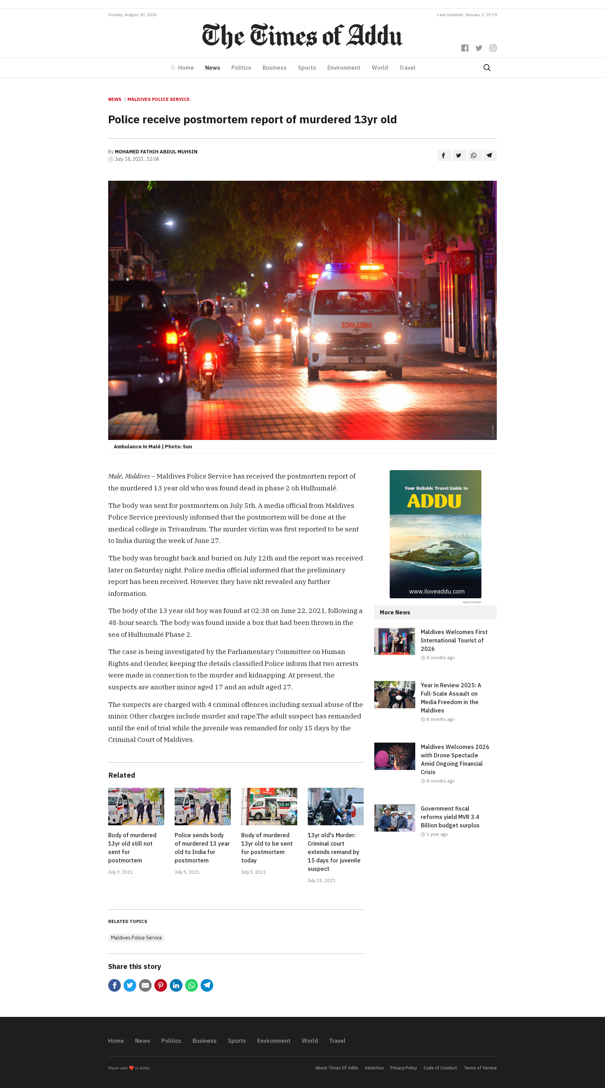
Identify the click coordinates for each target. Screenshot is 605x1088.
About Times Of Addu (336, 1067)
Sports (307, 67)
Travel (407, 67)
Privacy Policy (403, 1067)
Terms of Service (480, 1067)
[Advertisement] (435, 915)
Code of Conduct (440, 1067)
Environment (344, 67)
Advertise (374, 1067)
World (380, 67)
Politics (241, 67)
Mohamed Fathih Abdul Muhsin (156, 152)
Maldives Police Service (158, 99)
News (212, 67)
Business (275, 67)
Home (186, 67)
